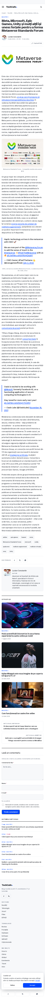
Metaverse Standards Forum (12, 542)
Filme (3, 914)
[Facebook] (4, 896)
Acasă (4, 13)
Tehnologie (5, 908)
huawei (24, 537)
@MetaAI (8, 389)
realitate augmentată (20, 546)
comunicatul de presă (11, 328)
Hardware (5, 933)
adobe (5, 537)
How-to (4, 951)
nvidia (36, 542)
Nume (4, 783)
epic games (14, 537)
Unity (11, 551)
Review (4, 927)
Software (5, 936)
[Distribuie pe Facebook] (14, 560)
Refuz (12, 985)
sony (4, 551)
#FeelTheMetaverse (27, 252)
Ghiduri (4, 957)
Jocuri (4, 911)
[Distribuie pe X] (19, 560)
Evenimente (6, 960)
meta (31, 537)
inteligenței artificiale (19, 455)
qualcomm (6, 546)
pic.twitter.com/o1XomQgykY (20, 255)
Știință (4, 917)
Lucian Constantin (14, 37)
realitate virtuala (35, 546)
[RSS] (9, 896)
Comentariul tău (8, 762)
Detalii (37, 980)
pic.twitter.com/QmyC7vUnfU (17, 403)
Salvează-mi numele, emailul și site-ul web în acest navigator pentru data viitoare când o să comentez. (22, 806)
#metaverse (9, 252)
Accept (32, 985)
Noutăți (10, 13)
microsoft (28, 542)
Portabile (5, 930)
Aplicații (4, 939)
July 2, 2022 (28, 263)
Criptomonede (7, 942)
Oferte (4, 954)
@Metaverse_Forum (34, 247)
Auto (3, 967)
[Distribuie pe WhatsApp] (25, 560)
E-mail (4, 793)
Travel (4, 964)
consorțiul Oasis (29, 339)
